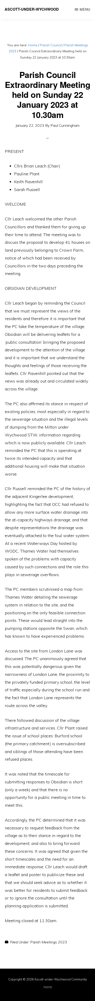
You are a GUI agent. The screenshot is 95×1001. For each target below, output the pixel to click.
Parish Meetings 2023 (48, 942)
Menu (85, 9)
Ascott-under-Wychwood (32, 9)
